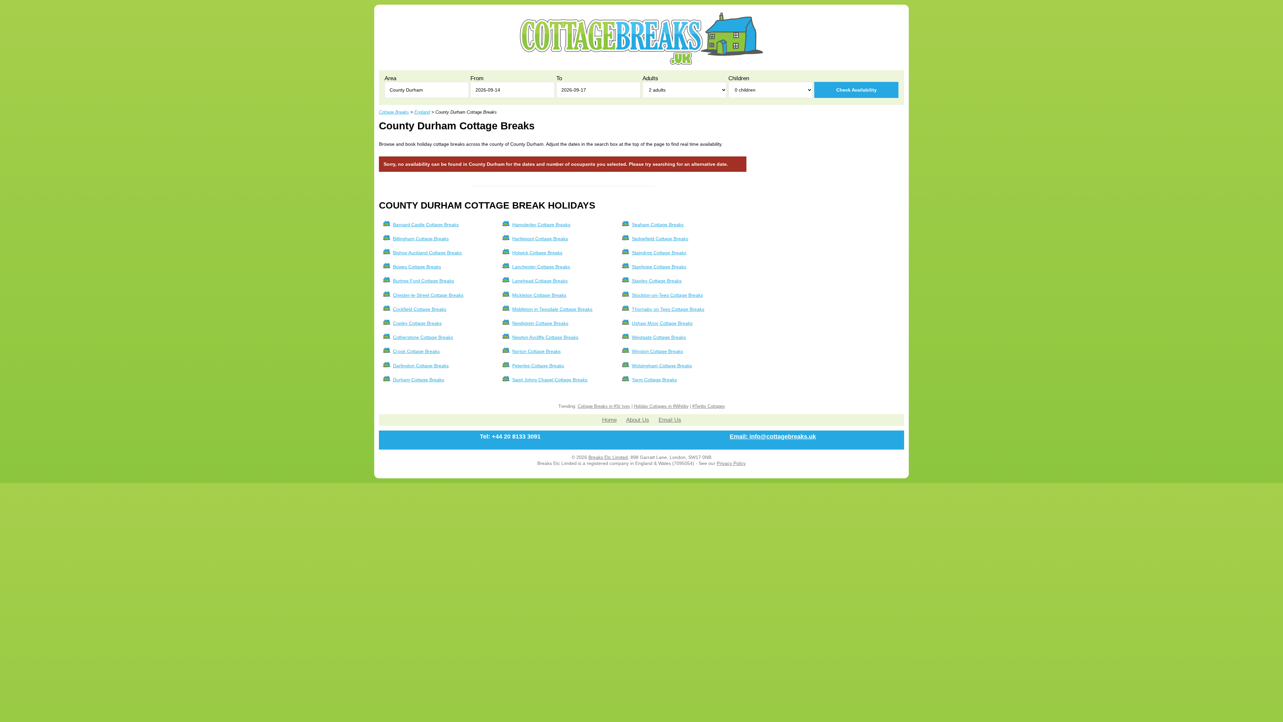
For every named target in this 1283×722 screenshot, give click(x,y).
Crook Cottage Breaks (416, 351)
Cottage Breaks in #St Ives (604, 406)
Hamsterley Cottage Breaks (541, 224)
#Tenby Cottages (708, 406)
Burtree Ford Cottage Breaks (423, 280)
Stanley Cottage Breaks (657, 280)
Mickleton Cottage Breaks (539, 295)
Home (609, 420)
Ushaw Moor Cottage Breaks (662, 323)
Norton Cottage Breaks (536, 351)
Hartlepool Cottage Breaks (540, 238)
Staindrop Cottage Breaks (659, 252)
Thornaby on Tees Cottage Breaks (668, 309)
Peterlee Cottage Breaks (538, 365)
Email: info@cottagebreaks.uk (773, 436)
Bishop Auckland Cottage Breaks (427, 252)
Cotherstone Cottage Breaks (423, 337)
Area (390, 78)
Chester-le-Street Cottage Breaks (428, 295)
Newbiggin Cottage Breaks (540, 323)
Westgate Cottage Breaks (659, 337)
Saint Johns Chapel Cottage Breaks (549, 379)
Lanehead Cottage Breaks (540, 280)
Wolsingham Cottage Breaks (662, 365)
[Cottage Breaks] (641, 63)
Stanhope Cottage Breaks (659, 266)
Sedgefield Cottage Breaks (660, 238)
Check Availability (856, 90)
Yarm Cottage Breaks (654, 379)
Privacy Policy (731, 463)
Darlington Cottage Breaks (421, 365)
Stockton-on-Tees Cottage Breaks (667, 295)
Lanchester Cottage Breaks (541, 266)
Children (738, 78)
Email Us (670, 420)
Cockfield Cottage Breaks (419, 309)
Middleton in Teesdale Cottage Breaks (552, 309)
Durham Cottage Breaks (418, 379)
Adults (650, 78)
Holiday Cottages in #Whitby (661, 406)
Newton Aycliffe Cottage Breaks (545, 337)
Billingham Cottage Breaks (421, 238)
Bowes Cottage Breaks (417, 266)
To (559, 78)
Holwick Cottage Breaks (537, 252)
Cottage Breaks (394, 112)
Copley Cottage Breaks (417, 323)
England (422, 112)
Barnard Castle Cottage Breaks (426, 224)
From (476, 78)
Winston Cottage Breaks (657, 351)
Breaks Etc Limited (608, 457)
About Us (637, 420)
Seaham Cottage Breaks (658, 224)
